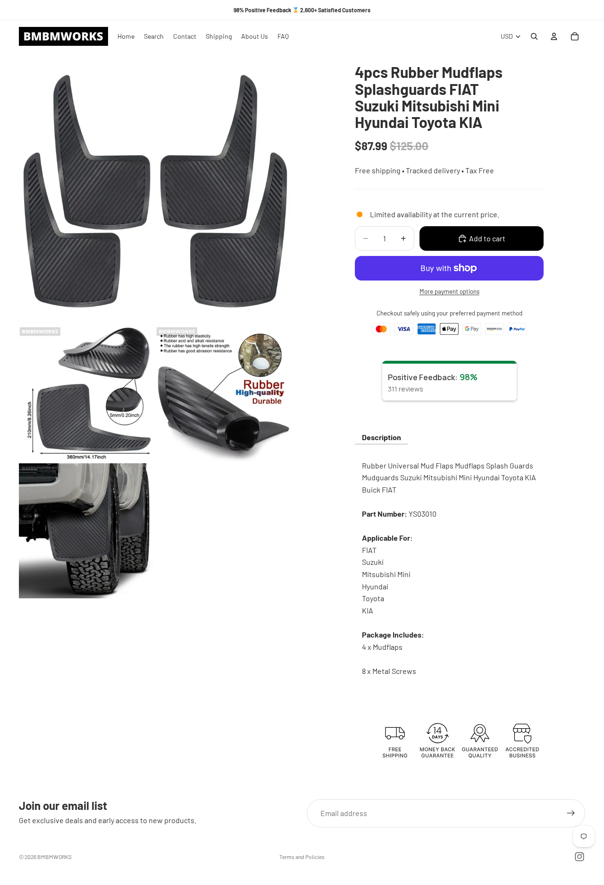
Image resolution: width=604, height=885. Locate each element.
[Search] (534, 36)
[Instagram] (579, 856)
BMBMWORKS (54, 856)
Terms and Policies (302, 856)
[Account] (554, 36)
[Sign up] (571, 813)
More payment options (449, 291)
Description (381, 437)
